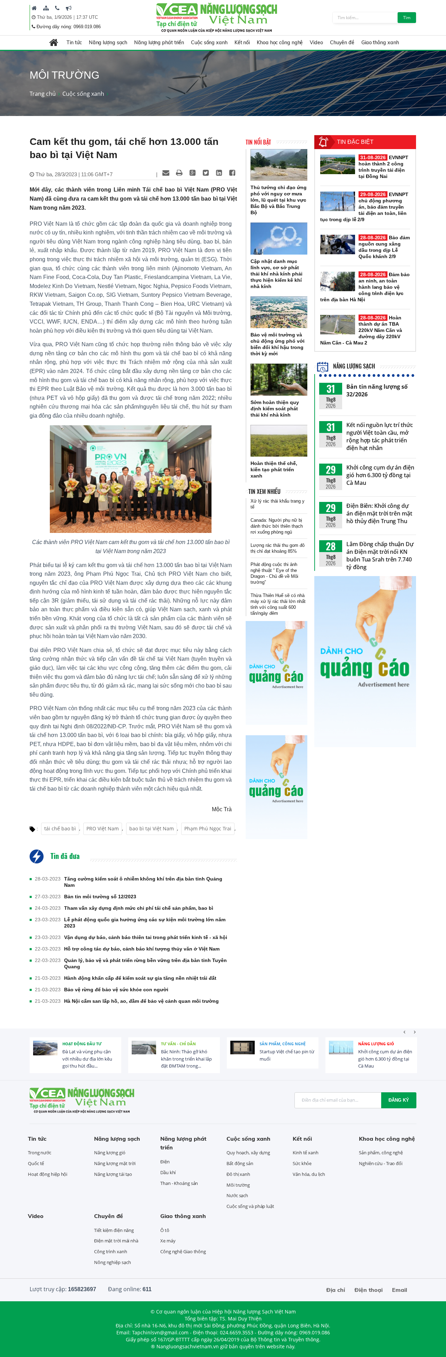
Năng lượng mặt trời (115, 1163)
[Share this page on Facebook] (232, 172)
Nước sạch (237, 1195)
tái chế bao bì (60, 828)
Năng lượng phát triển (159, 42)
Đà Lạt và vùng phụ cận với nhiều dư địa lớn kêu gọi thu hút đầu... (87, 1058)
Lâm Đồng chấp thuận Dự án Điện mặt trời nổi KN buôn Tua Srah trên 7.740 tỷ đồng (380, 555)
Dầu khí (168, 1172)
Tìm (406, 18)
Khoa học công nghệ (280, 42)
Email (399, 1289)
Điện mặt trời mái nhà (116, 1241)
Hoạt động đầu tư (82, 1043)
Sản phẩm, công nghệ (283, 1043)
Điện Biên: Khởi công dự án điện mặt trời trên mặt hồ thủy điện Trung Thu (379, 513)
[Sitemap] (46, 8)
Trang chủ (43, 94)
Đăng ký (399, 1100)
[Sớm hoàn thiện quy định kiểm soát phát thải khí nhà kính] (279, 380)
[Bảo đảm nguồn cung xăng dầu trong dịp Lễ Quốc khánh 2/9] (337, 244)
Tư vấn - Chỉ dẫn (178, 1043)
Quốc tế (36, 1163)
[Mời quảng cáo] (68, 8)
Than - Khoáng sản (179, 1183)
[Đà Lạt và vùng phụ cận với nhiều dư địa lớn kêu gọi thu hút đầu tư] (45, 1053)
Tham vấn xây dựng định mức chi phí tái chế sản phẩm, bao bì (138, 908)
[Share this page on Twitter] (205, 172)
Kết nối (242, 42)
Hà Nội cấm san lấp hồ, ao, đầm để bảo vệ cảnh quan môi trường (141, 1001)
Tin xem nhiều (264, 491)
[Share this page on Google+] (192, 172)
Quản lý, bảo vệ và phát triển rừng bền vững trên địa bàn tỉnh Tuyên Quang (145, 963)
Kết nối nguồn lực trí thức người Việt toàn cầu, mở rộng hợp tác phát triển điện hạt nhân (379, 436)
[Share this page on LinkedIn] (219, 172)
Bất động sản (239, 1163)
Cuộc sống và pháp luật (250, 1206)
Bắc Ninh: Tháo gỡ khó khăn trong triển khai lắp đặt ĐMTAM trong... (186, 1058)
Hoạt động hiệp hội (47, 1174)
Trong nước (39, 1152)
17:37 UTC (87, 17)
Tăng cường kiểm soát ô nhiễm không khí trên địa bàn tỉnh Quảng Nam (143, 882)
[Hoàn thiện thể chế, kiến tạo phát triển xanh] (279, 441)
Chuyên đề (342, 42)
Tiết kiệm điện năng (114, 1230)
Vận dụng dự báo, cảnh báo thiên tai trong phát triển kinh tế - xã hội (145, 937)
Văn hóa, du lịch (309, 1174)
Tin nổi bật (258, 142)
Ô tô (164, 1230)
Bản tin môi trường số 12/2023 (100, 896)
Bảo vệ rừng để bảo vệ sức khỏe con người (116, 989)
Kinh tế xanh (305, 1152)
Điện (165, 1161)
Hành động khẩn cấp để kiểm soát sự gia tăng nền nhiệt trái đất (140, 978)
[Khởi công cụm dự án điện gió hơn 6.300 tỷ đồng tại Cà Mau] (341, 1053)
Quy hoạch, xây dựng (248, 1152)
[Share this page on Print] (179, 172)
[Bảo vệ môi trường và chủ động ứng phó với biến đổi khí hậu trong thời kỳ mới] (279, 312)
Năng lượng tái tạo (113, 1174)
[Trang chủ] (34, 8)
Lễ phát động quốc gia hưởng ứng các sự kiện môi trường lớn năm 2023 (144, 923)
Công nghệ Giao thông (183, 1251)
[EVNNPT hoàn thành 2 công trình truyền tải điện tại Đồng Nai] (337, 164)
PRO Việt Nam (102, 828)
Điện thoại (368, 1289)
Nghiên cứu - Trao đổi (380, 1163)
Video (316, 42)
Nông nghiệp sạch (112, 1262)
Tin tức (74, 42)
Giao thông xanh (380, 42)
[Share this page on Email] (166, 172)
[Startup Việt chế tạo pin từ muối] (242, 1053)
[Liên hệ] (57, 8)
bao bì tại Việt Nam (151, 828)
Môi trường (238, 1185)
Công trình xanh (110, 1251)
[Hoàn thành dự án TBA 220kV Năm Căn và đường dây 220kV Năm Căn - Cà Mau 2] (337, 324)
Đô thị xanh (238, 1174)
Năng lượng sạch (108, 42)
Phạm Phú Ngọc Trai (207, 828)
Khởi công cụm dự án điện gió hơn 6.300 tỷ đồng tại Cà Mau (380, 475)
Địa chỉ (335, 1289)
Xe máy (167, 1241)
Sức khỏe (302, 1163)
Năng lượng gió (376, 1043)
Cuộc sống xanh (209, 42)
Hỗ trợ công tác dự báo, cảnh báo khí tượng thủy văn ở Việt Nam (142, 949)
